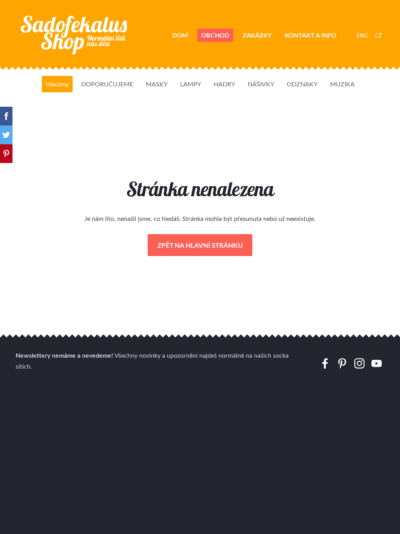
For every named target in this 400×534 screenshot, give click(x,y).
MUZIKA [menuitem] (342, 84)
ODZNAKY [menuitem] (302, 84)
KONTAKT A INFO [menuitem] (310, 34)
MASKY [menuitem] (157, 84)
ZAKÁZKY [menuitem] (257, 34)
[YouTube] (376, 363)
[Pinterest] (342, 363)
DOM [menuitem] (180, 34)
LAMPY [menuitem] (190, 84)
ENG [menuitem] (362, 35)
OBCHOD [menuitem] (215, 34)
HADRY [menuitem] (224, 84)
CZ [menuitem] (378, 35)
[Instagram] (359, 363)
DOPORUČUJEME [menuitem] (107, 84)
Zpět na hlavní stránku (200, 245)
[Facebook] (325, 363)
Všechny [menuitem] (57, 84)
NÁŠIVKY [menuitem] (261, 84)
